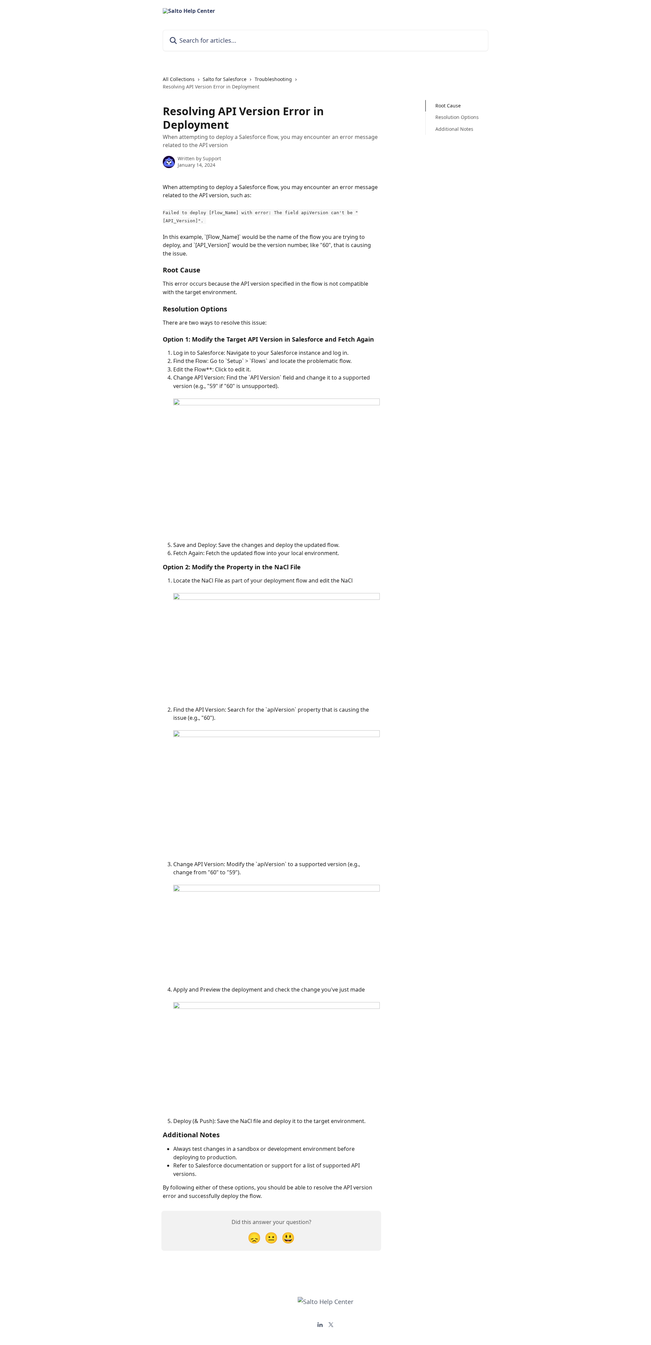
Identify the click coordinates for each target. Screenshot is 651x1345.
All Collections (179, 79)
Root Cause (448, 105)
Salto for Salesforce (224, 79)
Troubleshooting (273, 79)
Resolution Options (457, 117)
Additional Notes (454, 129)
